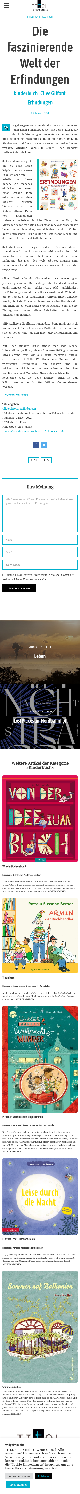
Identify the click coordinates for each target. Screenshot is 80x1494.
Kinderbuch (33, 17)
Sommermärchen (11, 1387)
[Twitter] (44, 445)
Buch (34, 460)
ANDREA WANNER (16, 395)
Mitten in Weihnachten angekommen (22, 1116)
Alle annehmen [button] (18, 1484)
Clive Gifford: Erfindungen (19, 408)
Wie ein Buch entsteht (14, 866)
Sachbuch (47, 17)
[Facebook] (36, 445)
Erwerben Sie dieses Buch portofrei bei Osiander (35, 431)
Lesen (46, 460)
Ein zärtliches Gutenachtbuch (18, 1239)
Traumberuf (8, 977)
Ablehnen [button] (44, 1476)
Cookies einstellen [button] (19, 1476)
